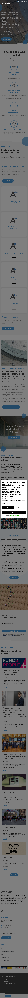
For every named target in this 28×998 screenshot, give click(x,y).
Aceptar (14, 512)
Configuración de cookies (20, 507)
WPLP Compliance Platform (16, 515)
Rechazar (8, 507)
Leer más (9, 503)
